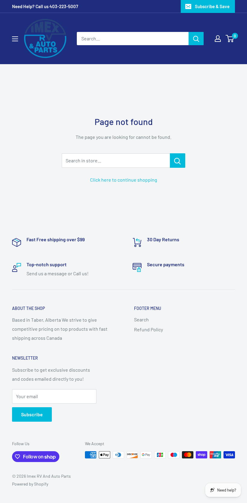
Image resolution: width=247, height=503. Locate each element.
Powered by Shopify (30, 483)
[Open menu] (15, 38)
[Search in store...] (177, 160)
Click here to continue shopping (123, 180)
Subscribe (32, 414)
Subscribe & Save (212, 6)
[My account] (218, 38)
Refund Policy (148, 329)
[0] (230, 38)
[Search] (196, 38)
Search (141, 319)
